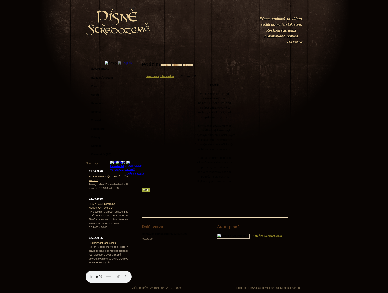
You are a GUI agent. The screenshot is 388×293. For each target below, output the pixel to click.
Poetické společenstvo (160, 76)
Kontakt (284, 287)
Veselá (165, 65)
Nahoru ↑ (297, 287)
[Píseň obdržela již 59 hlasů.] (273, 64)
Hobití (176, 65)
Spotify (262, 287)
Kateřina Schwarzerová (268, 236)
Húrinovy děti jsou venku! (103, 243)
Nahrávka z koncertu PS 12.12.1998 (164, 234)
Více (146, 190)
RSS (253, 287)
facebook (241, 287)
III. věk (187, 65)
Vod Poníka (295, 42)
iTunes (273, 287)
